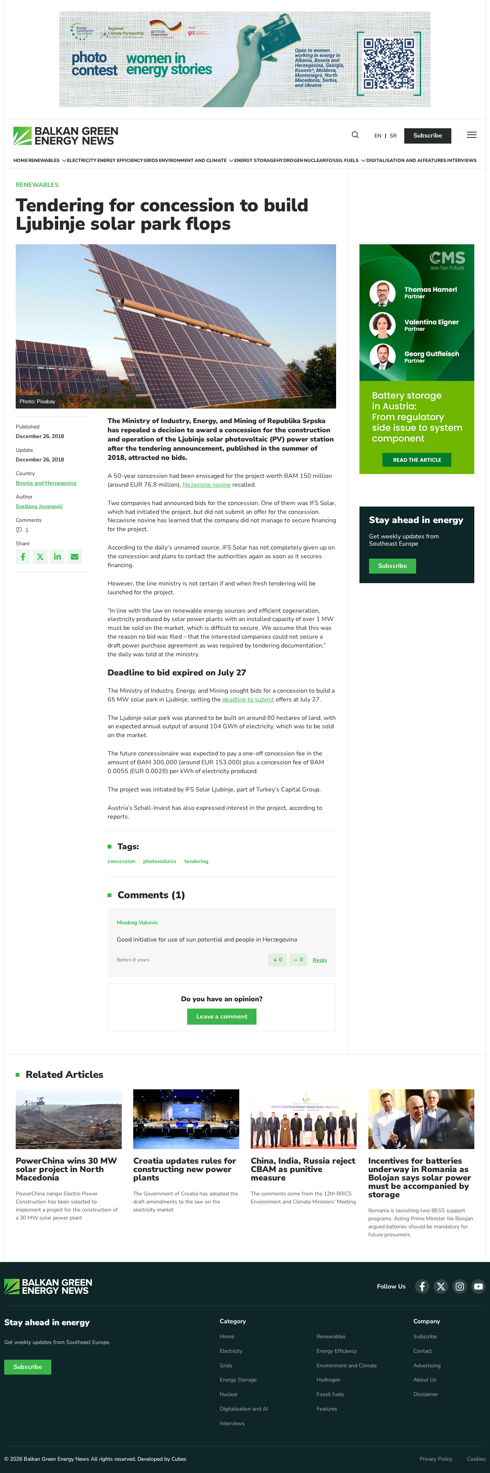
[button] (355, 136)
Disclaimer (425, 1394)
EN (377, 136)
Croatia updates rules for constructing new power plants (184, 1169)
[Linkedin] (57, 556)
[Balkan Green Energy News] (65, 136)
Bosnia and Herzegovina (46, 483)
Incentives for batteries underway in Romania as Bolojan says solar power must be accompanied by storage (419, 1178)
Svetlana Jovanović (39, 506)
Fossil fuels (342, 160)
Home (20, 160)
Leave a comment (221, 1016)
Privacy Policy (436, 1459)
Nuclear (315, 160)
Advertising (427, 1366)
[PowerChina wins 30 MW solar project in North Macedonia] (69, 1119)
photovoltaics (159, 861)
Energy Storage (255, 160)
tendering (196, 861)
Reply (320, 960)
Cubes (179, 1459)
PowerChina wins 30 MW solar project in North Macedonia (66, 1169)
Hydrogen (289, 160)
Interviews (462, 160)
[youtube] (478, 1286)
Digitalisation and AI (394, 160)
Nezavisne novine (207, 485)
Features (434, 160)
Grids (151, 160)
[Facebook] (23, 556)
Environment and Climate (193, 160)
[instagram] (459, 1286)
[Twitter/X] (40, 556)
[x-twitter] (441, 1286)
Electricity (81, 160)
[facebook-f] (422, 1286)
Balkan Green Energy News (56, 1459)
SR (393, 136)
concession (121, 861)
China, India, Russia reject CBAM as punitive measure (303, 1169)
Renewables (44, 160)
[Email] (74, 556)
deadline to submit (248, 699)
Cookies (476, 1459)
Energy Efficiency (120, 160)
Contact (422, 1351)
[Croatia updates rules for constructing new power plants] (186, 1119)
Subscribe (427, 135)
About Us (424, 1380)
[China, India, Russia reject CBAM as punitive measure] (304, 1119)
